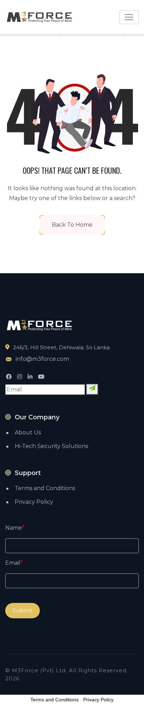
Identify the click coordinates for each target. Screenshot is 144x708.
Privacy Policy (34, 502)
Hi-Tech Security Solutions (51, 446)
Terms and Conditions (45, 488)
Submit (22, 610)
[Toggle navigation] (129, 17)
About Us (28, 432)
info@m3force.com (42, 359)
